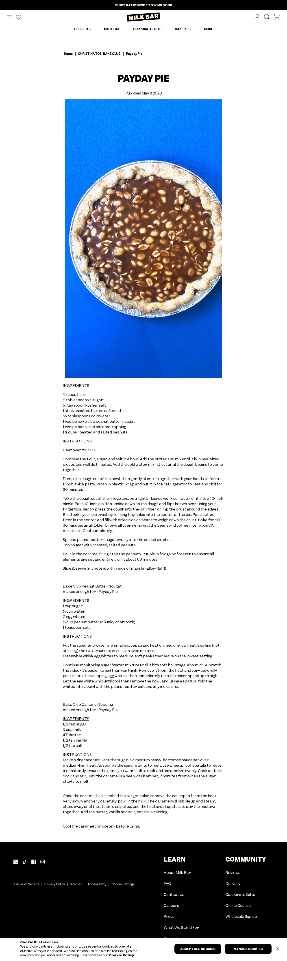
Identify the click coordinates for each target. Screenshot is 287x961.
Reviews (232, 873)
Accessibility (97, 884)
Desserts (82, 29)
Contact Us (174, 895)
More (208, 29)
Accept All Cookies (197, 949)
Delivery (233, 884)
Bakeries (183, 29)
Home (68, 54)
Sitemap (76, 884)
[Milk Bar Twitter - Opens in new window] (15, 862)
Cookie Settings (123, 884)
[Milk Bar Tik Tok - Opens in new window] (24, 862)
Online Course (238, 906)
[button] (9, 17)
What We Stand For (181, 928)
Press (169, 917)
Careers (171, 906)
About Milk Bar (177, 873)
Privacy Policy (54, 884)
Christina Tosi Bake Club (99, 54)
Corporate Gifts (147, 29)
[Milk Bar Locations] (17, 17)
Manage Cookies (248, 949)
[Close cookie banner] (277, 949)
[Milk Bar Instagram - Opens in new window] (42, 862)
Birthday (112, 29)
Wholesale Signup (241, 917)
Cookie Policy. (121, 955)
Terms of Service (26, 884)
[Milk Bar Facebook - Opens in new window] (33, 862)
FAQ (167, 884)
